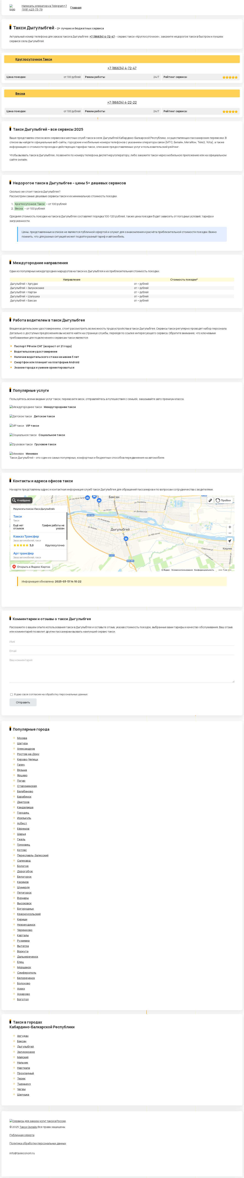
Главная (75, 8)
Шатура (22, 743)
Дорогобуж (25, 871)
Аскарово (23, 994)
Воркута (22, 951)
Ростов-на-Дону (28, 754)
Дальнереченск (27, 956)
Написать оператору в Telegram (43, 6)
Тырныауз (24, 1084)
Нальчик (22, 1062)
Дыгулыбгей (25, 1046)
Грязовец (23, 844)
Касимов (23, 882)
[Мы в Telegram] (13, 1166)
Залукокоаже (26, 1052)
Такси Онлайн (28, 1127)
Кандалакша (25, 807)
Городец (23, 812)
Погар (21, 780)
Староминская (27, 786)
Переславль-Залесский (32, 855)
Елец (20, 962)
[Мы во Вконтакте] (20, 1166)
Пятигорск (24, 892)
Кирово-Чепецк (27, 759)
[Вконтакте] (20, 595)
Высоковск (24, 903)
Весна (20, 93)
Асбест (22, 823)
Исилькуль (24, 818)
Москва (22, 738)
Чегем (21, 1089)
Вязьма (22, 770)
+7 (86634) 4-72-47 (102, 36)
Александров (26, 748)
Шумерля (23, 887)
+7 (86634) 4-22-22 (122, 102)
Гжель (21, 839)
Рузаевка (23, 940)
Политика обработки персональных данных (38, 1143)
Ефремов (23, 828)
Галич (21, 764)
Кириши (22, 919)
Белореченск (26, 978)
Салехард (24, 860)
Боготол (23, 999)
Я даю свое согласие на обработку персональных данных (50, 694)
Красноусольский (29, 914)
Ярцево (22, 775)
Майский (22, 1057)
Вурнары (23, 898)
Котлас (22, 850)
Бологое (23, 866)
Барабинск (24, 796)
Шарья (21, 834)
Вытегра (23, 946)
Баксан (21, 1041)
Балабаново (25, 791)
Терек (21, 1078)
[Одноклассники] (28, 595)
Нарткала (23, 1068)
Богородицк (25, 908)
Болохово (23, 983)
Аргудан (22, 1036)
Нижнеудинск (26, 924)
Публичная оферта (22, 1135)
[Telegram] (13, 595)
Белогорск (24, 876)
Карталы (23, 935)
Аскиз (21, 988)
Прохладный (25, 1073)
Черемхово (24, 930)
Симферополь (26, 972)
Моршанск (24, 967)
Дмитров (23, 802)
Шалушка (23, 1094)
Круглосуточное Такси (33, 59)
